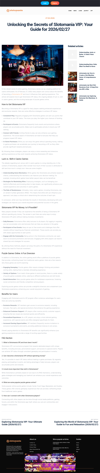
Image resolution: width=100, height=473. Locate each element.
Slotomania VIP (17, 94)
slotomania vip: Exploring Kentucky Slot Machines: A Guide (88, 98)
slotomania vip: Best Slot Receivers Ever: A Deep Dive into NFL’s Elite (88, 87)
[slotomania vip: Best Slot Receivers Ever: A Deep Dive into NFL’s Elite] (72, 87)
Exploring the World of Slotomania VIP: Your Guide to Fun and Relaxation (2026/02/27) (76, 423)
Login (44, 3)
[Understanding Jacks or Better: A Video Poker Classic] (72, 54)
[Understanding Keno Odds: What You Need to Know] (72, 65)
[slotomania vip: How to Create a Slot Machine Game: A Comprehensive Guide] (72, 76)
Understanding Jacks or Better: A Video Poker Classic (87, 54)
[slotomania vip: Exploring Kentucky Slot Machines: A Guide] (72, 98)
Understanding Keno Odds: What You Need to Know (61, 448)
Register (54, 3)
